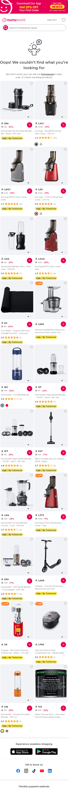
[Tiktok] (34, 771)
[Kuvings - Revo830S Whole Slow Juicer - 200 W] (51, 100)
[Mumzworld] (13, 20)
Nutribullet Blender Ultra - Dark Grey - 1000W (16, 267)
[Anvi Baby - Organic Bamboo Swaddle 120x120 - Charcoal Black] (17, 299)
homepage (47, 74)
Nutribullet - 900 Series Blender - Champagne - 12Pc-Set (16, 588)
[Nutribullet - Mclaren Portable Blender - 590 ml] (17, 683)
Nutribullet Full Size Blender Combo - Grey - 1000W (14, 524)
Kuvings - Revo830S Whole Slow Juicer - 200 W (48, 132)
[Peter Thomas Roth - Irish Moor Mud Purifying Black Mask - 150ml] (51, 683)
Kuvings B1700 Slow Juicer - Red (48, 267)
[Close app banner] (65, 3)
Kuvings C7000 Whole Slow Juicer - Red (48, 524)
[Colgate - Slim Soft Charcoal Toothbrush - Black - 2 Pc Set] (17, 620)
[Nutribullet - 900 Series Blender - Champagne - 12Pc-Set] (17, 556)
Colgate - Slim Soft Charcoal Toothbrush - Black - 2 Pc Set (15, 651)
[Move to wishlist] (31, 83)
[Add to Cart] (29, 125)
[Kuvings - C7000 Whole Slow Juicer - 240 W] (51, 166)
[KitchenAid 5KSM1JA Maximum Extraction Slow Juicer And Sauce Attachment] (51, 299)
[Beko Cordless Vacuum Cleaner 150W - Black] (51, 428)
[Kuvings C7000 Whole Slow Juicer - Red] (51, 492)
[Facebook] (18, 771)
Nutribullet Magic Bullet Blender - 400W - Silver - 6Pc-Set (50, 396)
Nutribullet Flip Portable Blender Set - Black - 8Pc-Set (16, 132)
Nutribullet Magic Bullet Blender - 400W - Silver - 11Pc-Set (16, 460)
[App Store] (21, 751)
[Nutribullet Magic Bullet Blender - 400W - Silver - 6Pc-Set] (51, 363)
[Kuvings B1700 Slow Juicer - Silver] (17, 166)
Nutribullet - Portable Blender (15, 394)
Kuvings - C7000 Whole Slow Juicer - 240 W (49, 198)
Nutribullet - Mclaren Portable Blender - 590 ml (15, 715)
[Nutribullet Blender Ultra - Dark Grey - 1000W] (17, 235)
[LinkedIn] (50, 771)
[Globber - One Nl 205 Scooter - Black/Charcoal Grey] (51, 556)
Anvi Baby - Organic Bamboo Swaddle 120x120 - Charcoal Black (15, 332)
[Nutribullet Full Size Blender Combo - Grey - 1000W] (17, 492)
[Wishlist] (63, 20)
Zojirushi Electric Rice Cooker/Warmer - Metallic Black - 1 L (50, 651)
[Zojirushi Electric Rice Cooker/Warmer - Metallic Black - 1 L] (51, 620)
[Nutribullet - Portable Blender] (17, 363)
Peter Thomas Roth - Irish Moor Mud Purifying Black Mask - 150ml (50, 715)
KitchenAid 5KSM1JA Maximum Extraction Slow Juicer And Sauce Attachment (50, 331)
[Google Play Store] (46, 751)
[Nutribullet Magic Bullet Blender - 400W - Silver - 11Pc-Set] (17, 428)
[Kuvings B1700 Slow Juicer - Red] (51, 235)
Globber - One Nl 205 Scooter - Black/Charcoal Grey (49, 587)
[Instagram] (26, 771)
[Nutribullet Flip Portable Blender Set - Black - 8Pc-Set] (17, 100)
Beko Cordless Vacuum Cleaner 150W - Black (49, 460)
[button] (49, 20)
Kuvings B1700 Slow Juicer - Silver (14, 198)
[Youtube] (42, 771)
